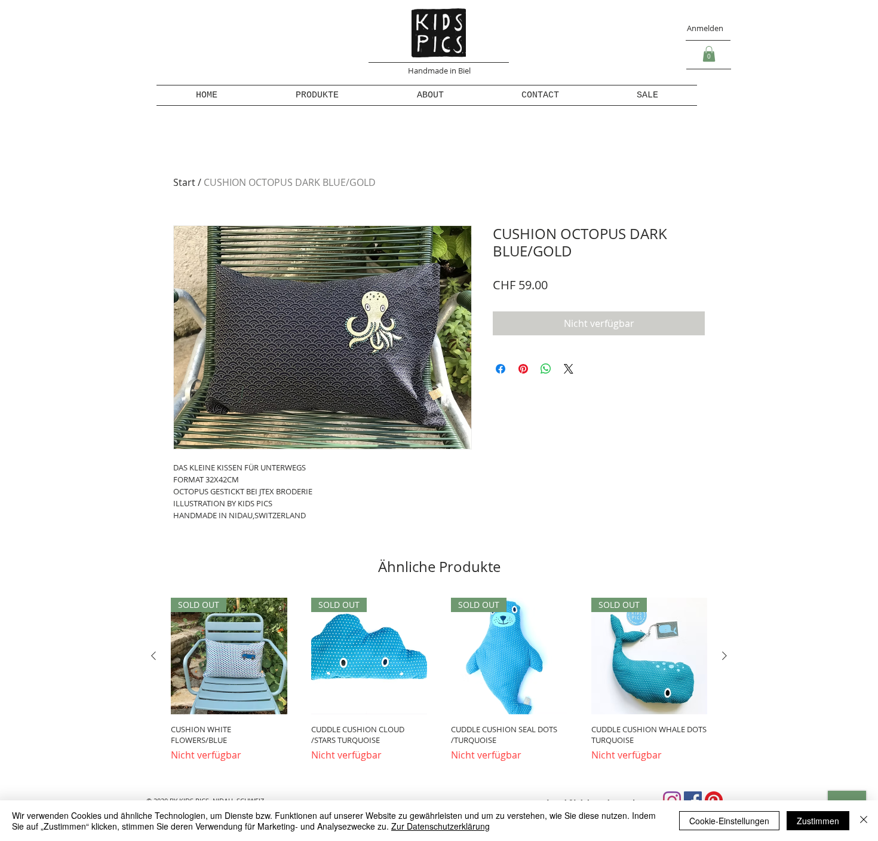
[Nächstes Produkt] (724, 656)
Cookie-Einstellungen (729, 821)
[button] (709, 54)
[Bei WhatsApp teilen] (546, 369)
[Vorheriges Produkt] (153, 656)
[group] (439, 685)
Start (184, 182)
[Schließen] (863, 820)
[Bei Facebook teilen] (500, 369)
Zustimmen (818, 821)
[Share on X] (568, 369)
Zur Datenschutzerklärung (440, 826)
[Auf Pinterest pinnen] (523, 369)
